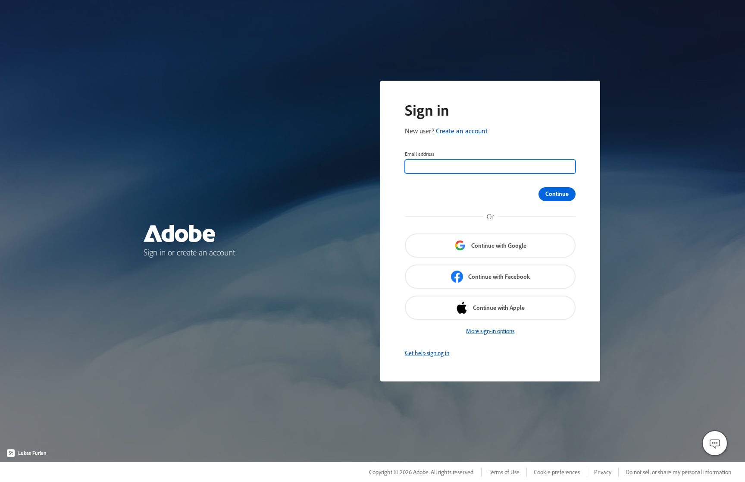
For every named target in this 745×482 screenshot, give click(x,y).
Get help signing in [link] (427, 353)
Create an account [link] (462, 130)
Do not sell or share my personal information (678, 472)
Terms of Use (504, 472)
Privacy (602, 472)
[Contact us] (715, 443)
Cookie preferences (557, 472)
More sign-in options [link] (490, 331)
